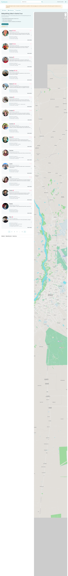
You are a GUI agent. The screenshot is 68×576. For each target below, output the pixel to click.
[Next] (24, 232)
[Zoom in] (66, 14)
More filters (18, 10)
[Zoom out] (66, 15)
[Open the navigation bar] (66, 2)
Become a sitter (60, 1)
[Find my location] (66, 18)
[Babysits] (4, 2)
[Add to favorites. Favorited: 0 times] (31, 44)
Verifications (11, 10)
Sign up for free (5, 24)
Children (4, 10)
